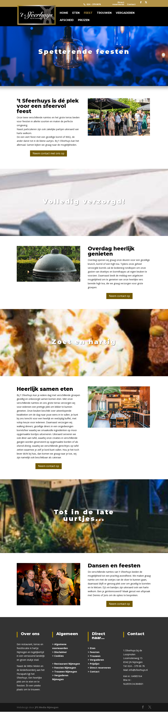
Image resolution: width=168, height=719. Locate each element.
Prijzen (83, 20)
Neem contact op (119, 296)
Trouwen (104, 13)
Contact (131, 4)
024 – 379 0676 (94, 4)
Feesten (94, 652)
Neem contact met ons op (48, 153)
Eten (76, 13)
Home (64, 13)
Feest (88, 13)
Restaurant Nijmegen (67, 663)
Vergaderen (125, 13)
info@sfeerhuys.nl (138, 669)
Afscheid (67, 20)
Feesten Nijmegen (65, 667)
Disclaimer (60, 652)
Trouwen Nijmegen (65, 671)
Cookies (59, 655)
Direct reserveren (118, 3)
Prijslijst (94, 663)
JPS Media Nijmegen (46, 707)
